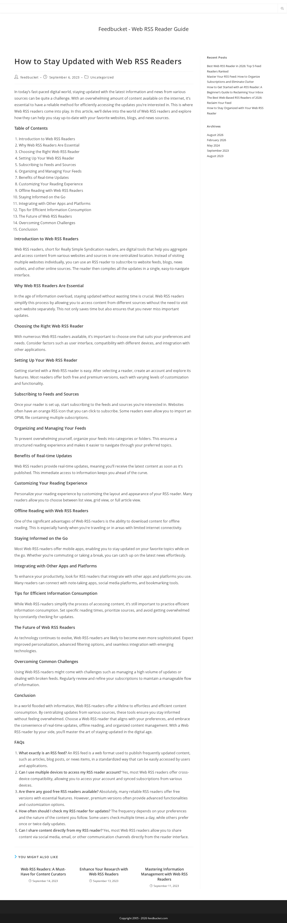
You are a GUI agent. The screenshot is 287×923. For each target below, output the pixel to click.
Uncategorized (102, 77)
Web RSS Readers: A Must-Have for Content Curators (43, 872)
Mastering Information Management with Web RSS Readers (164, 874)
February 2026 (216, 140)
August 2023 (215, 156)
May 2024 (213, 145)
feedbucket (29, 77)
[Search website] (282, 8)
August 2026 (215, 135)
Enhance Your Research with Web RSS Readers (104, 872)
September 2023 (218, 151)
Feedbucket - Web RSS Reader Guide (143, 29)
